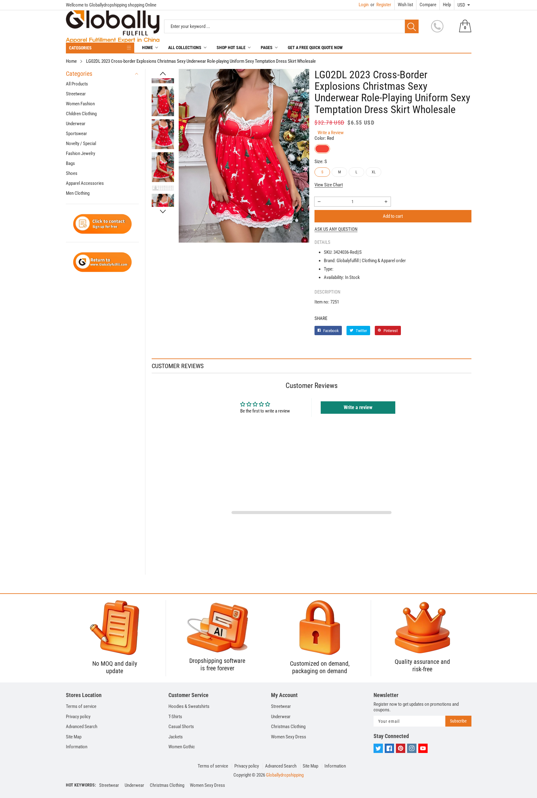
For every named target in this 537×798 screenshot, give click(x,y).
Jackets (175, 737)
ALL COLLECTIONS (184, 47)
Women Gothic (181, 747)
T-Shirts (175, 716)
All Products (77, 84)
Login (364, 4)
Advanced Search (81, 726)
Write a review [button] (358, 407)
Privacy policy (78, 716)
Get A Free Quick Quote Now (315, 47)
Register (380, 4)
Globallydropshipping (285, 775)
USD (461, 5)
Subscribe (458, 720)
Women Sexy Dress (288, 737)
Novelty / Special (81, 143)
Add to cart (393, 216)
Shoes (71, 173)
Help (447, 4)
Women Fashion (80, 104)
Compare (428, 4)
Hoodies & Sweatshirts (188, 706)
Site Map (73, 737)
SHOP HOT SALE (231, 47)
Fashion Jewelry (80, 153)
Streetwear (76, 94)
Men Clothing (78, 193)
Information (76, 747)
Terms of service (81, 706)
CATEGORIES (80, 47)
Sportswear (76, 133)
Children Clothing (81, 113)
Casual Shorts (181, 726)
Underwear (75, 123)
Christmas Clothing (288, 726)
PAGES (267, 47)
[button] (163, 73)
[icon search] (412, 26)
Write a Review (331, 132)
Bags (70, 163)
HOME (147, 47)
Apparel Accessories (85, 183)
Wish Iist (405, 4)
